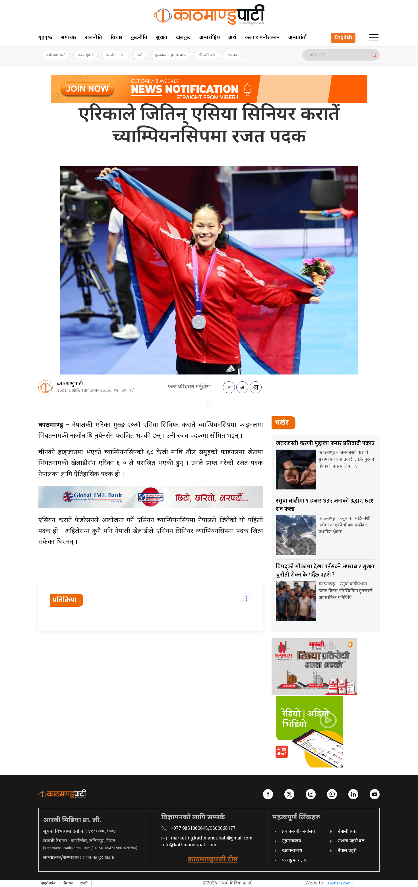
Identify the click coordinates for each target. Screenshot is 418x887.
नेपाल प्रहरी (347, 851)
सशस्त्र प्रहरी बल (351, 841)
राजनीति (93, 37)
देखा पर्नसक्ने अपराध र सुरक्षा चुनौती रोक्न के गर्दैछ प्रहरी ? (325, 571)
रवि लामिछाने (206, 55)
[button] (374, 37)
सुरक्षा (161, 37)
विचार (116, 37)
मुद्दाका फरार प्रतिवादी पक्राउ (325, 443)
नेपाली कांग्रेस (115, 55)
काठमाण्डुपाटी (70, 384)
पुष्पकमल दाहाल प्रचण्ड (170, 55)
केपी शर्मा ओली (55, 55)
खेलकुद (183, 37)
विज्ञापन (68, 883)
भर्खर (281, 422)
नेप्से (139, 55)
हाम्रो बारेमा (48, 883)
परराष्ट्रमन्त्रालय (294, 861)
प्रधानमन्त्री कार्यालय (298, 832)
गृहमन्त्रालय (291, 841)
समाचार (68, 37)
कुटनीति (139, 37)
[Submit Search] (374, 55)
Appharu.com (338, 883)
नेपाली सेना (347, 832)
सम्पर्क (84, 883)
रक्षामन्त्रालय (292, 851)
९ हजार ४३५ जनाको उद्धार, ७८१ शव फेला (324, 505)
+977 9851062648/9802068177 (203, 829)
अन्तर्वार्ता (297, 37)
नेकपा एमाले (85, 55)
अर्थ (232, 37)
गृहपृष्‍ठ (45, 37)
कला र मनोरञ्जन (262, 37)
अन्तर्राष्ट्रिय (209, 37)
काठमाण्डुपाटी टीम (213, 859)
